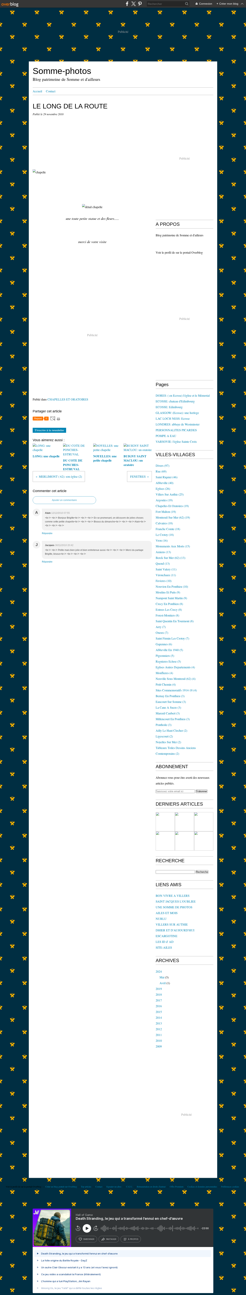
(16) (162, 540)
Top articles (86, 1186)
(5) (169, 650)
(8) (169, 604)
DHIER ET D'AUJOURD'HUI (175, 930)
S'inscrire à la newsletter (49, 430)
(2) (171, 730)
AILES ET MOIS (167, 913)
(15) (173, 546)
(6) (164, 644)
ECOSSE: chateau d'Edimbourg (175, 401)
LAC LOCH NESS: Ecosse (173, 418)
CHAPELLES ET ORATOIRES (67, 399)
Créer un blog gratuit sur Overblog (61, 1186)
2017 (159, 1000)
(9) (168, 592)
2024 (159, 971)
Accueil (37, 91)
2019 (159, 989)
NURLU (161, 919)
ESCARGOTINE (166, 936)
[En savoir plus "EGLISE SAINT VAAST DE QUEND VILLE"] (165, 841)
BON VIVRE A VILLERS (172, 896)
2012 (159, 1029)
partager (111, 1239)
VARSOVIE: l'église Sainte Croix (176, 441)
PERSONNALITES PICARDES (176, 430)
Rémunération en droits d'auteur (151, 1186)
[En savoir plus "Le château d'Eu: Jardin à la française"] (203, 841)
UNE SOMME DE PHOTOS (174, 907)
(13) (163, 552)
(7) (161, 627)
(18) (164, 523)
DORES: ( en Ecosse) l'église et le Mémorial (183, 395)
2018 (159, 994)
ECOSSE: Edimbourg (169, 407)
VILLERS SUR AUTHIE (172, 924)
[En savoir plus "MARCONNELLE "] (184, 821)
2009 (159, 1046)
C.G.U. (129, 1186)
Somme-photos (62, 71)
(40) (164, 483)
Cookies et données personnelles (202, 1186)
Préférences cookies (230, 1186)
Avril (163, 983)
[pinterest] (139, 4)
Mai (162, 977)
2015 (159, 1012)
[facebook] (127, 4)
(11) (166, 569)
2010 (159, 1040)
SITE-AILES (164, 947)
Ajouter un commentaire (64, 500)
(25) (170, 494)
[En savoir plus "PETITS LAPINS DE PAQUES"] (203, 821)
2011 (159, 1035)
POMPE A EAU (166, 436)
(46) (166, 477)
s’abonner (88, 1239)
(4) (175, 667)
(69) (161, 471)
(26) (163, 489)
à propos (133, 1239)
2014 (159, 1017)
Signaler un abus (114, 1186)
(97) (162, 465)
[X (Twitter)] (133, 4)
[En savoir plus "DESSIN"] (165, 821)
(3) (170, 696)
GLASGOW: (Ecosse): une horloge (177, 413)
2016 (159, 1006)
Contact (50, 91)
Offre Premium (176, 1186)
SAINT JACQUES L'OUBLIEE (176, 901)
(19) (164, 500)
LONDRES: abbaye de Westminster (177, 424)
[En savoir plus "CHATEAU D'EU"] (184, 841)
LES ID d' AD (165, 942)
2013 (159, 1023)
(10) (163, 581)
